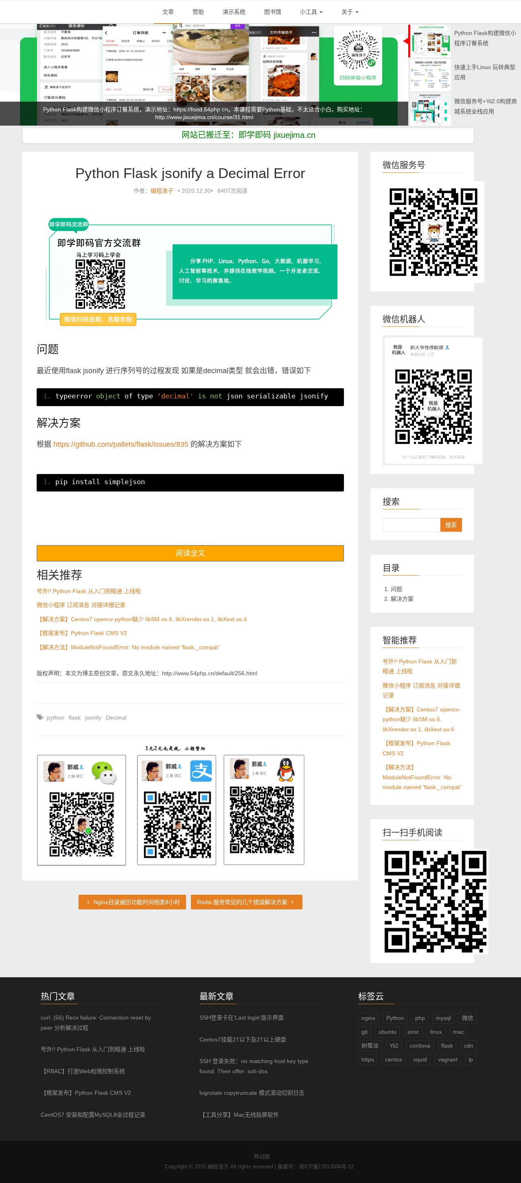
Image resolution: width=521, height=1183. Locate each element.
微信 (467, 1018)
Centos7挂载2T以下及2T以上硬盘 (242, 1039)
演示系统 (234, 12)
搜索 (451, 525)
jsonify (93, 717)
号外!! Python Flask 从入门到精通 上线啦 (89, 591)
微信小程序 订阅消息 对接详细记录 (81, 605)
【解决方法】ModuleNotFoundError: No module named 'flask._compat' (128, 647)
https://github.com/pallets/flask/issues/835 (120, 444)
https (367, 1059)
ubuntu (387, 1032)
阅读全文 (190, 553)
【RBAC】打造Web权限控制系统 (83, 1071)
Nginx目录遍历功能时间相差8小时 (136, 902)
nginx (368, 1018)
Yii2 (394, 1045)
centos (393, 1059)
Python (395, 1018)
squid (420, 1059)
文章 (168, 12)
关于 (348, 12)
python (55, 717)
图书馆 (272, 12)
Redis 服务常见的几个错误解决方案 (243, 902)
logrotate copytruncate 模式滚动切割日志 (251, 1092)
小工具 (309, 12)
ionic (413, 1032)
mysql (443, 1018)
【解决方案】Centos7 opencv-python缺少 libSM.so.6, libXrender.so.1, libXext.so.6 (142, 619)
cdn (468, 1045)
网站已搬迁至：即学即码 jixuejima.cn (248, 134)
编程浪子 (162, 190)
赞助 (198, 12)
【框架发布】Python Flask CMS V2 (82, 633)
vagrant (448, 1059)
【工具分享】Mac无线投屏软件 (239, 1114)
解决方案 (402, 599)
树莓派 (370, 1045)
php (420, 1018)
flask (75, 717)
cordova (419, 1045)
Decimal (116, 717)
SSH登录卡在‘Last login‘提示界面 (241, 1017)
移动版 (262, 1156)
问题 (396, 589)
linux (436, 1032)
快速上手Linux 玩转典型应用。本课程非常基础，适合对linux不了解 (204, 118)
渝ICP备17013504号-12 (326, 1166)
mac (458, 1032)
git (364, 1032)
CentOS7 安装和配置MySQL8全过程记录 (93, 1114)
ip (470, 1059)
